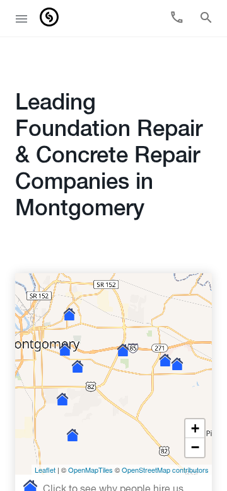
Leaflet (45, 470)
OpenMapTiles (90, 470)
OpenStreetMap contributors (165, 470)
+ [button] (195, 428)
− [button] (195, 447)
